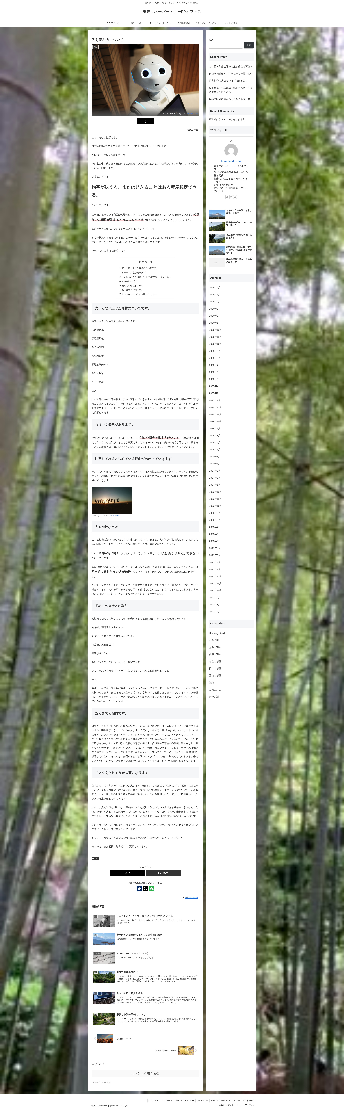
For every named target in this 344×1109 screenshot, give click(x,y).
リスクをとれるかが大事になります (139, 294)
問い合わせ (167, 1100)
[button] (163, 873)
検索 (211, 39)
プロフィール (154, 1100)
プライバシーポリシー (184, 1100)
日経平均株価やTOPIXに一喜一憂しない (231, 73)
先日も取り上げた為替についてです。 (140, 268)
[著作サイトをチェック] (139, 888)
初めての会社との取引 (132, 285)
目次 (141, 262)
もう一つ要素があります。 (135, 272)
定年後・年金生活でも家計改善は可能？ (231, 66)
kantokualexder (231, 161)
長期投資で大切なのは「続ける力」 (228, 80)
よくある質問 (248, 1100)
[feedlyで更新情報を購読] (235, 197)
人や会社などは (129, 281)
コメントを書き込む (145, 1073)
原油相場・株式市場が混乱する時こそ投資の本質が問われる (231, 89)
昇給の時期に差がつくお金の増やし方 (229, 99)
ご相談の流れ (202, 1100)
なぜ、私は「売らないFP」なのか (225, 1100)
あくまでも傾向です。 (132, 290)
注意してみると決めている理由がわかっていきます (146, 277)
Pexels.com (192, 113)
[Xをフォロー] (145, 888)
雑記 (96, 858)
